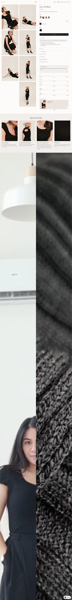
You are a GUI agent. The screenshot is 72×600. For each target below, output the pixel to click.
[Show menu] (2, 2)
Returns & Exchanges (44, 61)
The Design (43, 37)
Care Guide (43, 56)
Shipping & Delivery (44, 59)
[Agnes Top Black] (65, 104)
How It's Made (43, 54)
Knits (40, 4)
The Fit (42, 48)
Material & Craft (43, 51)
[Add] (60, 107)
